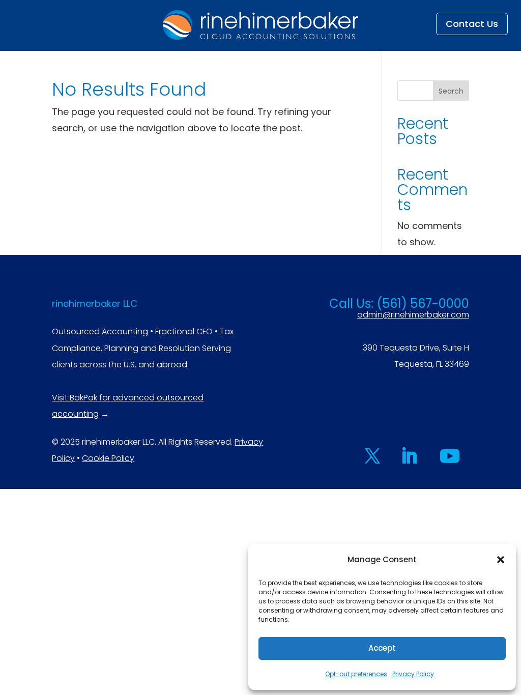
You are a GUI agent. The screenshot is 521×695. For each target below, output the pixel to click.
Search (451, 91)
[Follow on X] (372, 456)
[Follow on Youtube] (449, 456)
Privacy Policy (413, 674)
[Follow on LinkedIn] (409, 456)
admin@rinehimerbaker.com (413, 315)
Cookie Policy (108, 458)
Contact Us (472, 23)
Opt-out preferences (356, 674)
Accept (382, 648)
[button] (501, 560)
